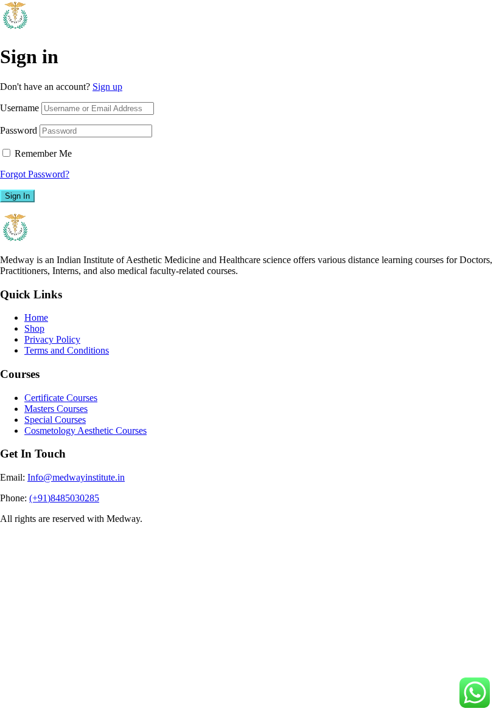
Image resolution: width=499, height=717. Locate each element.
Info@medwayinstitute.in (76, 477)
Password (18, 130)
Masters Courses (56, 408)
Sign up (107, 86)
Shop (34, 328)
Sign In (17, 196)
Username (19, 108)
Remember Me (43, 153)
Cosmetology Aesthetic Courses (85, 430)
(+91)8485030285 (64, 498)
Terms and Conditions (66, 350)
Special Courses (55, 419)
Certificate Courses (60, 398)
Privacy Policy (52, 339)
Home (36, 317)
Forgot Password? (34, 174)
